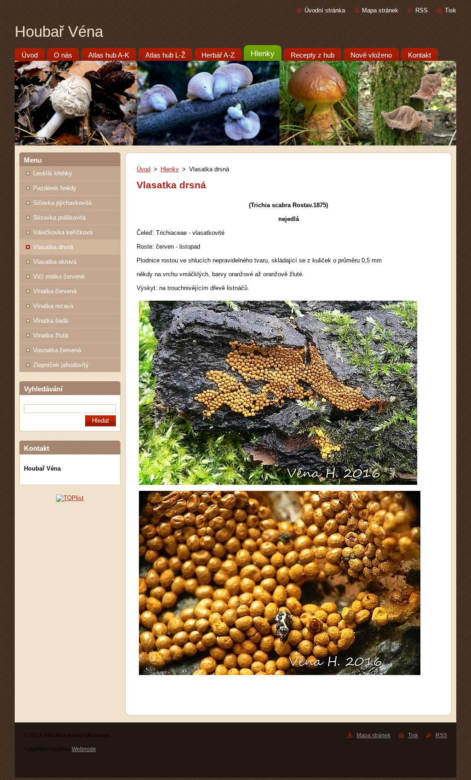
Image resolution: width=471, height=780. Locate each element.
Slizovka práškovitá (59, 217)
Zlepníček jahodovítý (61, 364)
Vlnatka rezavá (53, 306)
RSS (421, 10)
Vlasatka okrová (54, 261)
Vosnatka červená (57, 350)
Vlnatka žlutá (50, 335)
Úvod (143, 169)
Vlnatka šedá (50, 320)
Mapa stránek (380, 10)
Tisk (450, 10)
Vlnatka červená (54, 291)
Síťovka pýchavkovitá (62, 202)
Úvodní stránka (324, 10)
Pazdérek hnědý (54, 188)
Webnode (84, 749)
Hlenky (170, 169)
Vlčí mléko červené (59, 276)
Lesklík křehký (52, 173)
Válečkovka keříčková (62, 232)
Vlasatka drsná (53, 247)
